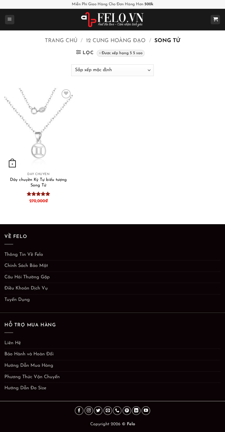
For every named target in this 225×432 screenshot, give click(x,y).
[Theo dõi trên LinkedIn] (136, 410)
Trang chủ (61, 41)
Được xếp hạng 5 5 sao (122, 53)
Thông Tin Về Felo (23, 254)
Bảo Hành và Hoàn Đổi (29, 354)
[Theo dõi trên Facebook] (79, 410)
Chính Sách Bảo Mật (26, 265)
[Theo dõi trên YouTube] (146, 410)
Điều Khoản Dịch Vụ (26, 288)
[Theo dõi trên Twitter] (98, 410)
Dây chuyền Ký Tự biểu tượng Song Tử (38, 183)
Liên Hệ (12, 343)
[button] (9, 20)
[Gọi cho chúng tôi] (117, 410)
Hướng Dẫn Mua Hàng (28, 365)
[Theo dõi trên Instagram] (88, 410)
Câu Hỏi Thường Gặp (27, 277)
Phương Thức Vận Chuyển (32, 377)
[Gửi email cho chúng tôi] (107, 410)
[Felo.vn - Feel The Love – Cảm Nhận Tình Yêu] (112, 19)
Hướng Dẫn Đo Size (25, 388)
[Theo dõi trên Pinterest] (126, 410)
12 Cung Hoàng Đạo (116, 41)
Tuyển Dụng (17, 299)
